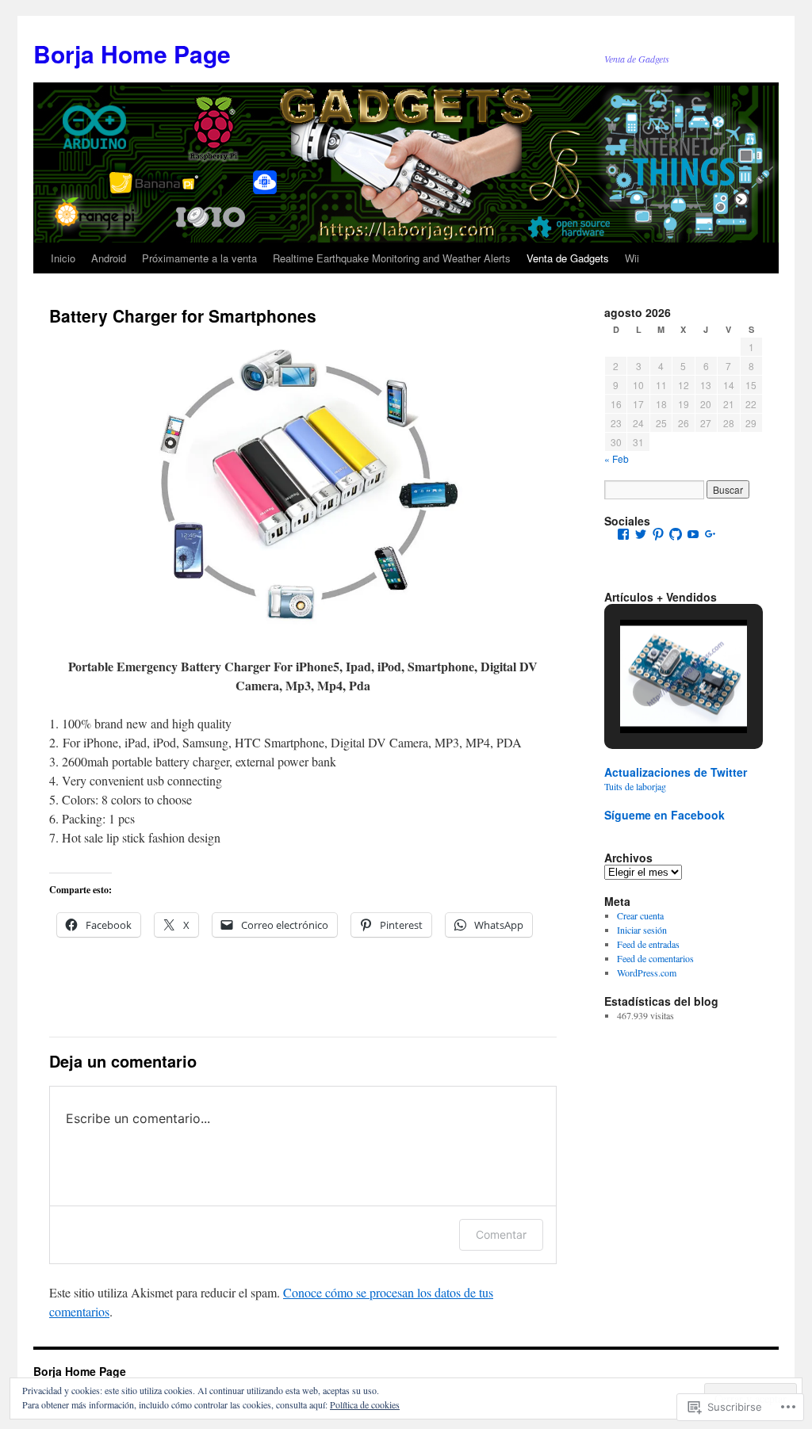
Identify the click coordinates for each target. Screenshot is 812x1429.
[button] (647, 692)
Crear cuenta (640, 915)
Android (108, 258)
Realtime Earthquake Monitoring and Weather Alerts (392, 258)
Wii (632, 258)
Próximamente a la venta (199, 258)
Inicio (63, 258)
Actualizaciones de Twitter (675, 772)
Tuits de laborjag (635, 786)
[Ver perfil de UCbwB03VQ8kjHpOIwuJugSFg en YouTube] (693, 534)
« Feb (616, 458)
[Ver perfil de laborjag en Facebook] (623, 534)
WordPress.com (646, 972)
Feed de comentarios (655, 958)
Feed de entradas (648, 944)
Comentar (501, 1234)
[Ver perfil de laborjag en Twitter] (640, 534)
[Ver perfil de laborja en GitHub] (675, 534)
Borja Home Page (132, 53)
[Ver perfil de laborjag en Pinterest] (658, 534)
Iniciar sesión (642, 929)
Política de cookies (365, 1404)
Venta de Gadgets (568, 258)
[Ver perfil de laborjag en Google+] (710, 534)
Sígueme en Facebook (664, 815)
